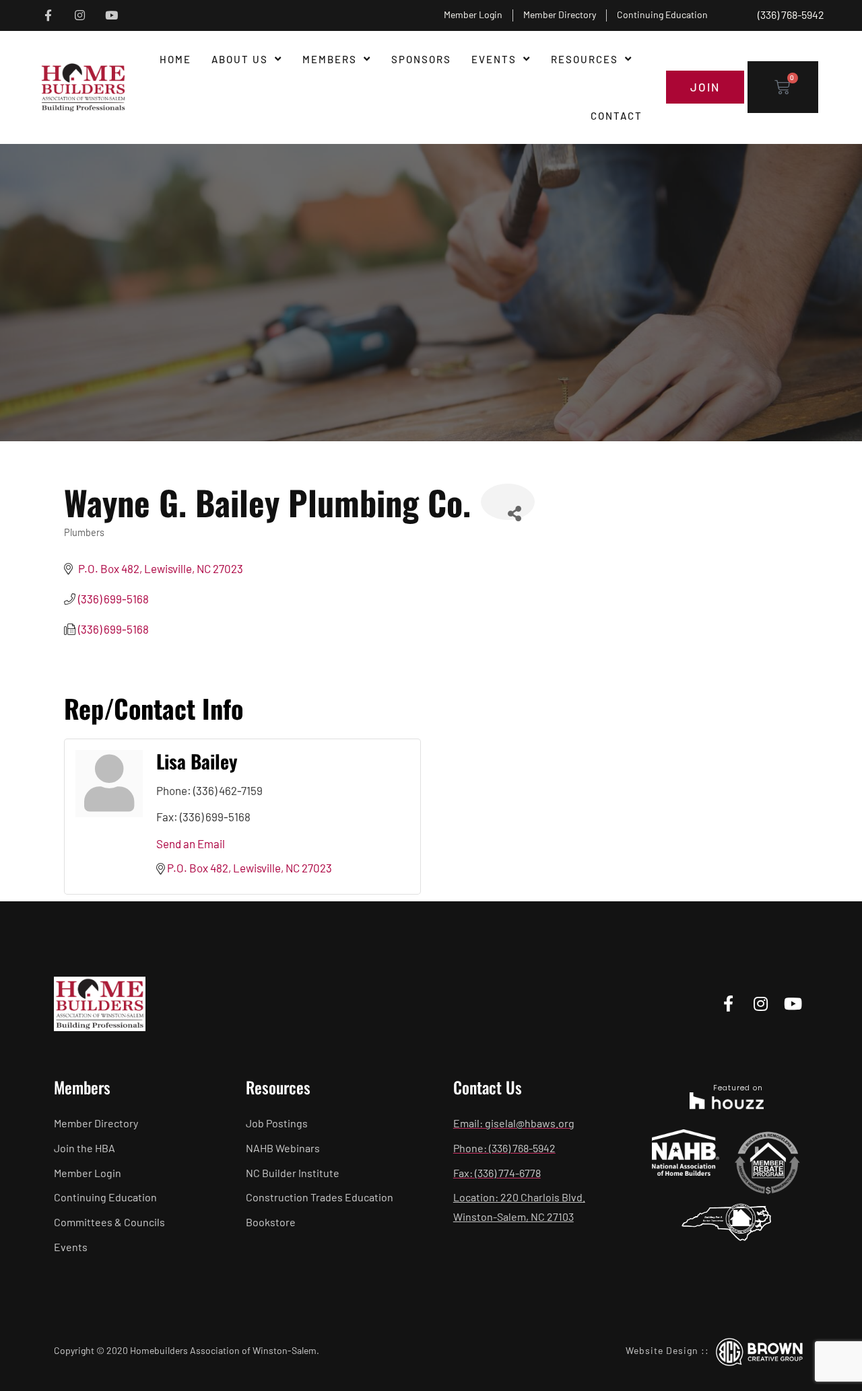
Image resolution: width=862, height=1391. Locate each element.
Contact (616, 116)
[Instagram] (80, 16)
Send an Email (190, 843)
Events (494, 59)
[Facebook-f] (48, 16)
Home (175, 59)
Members (329, 59)
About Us (239, 59)
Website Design (662, 1350)
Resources (584, 59)
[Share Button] (508, 502)
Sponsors (421, 59)
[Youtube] (111, 16)
